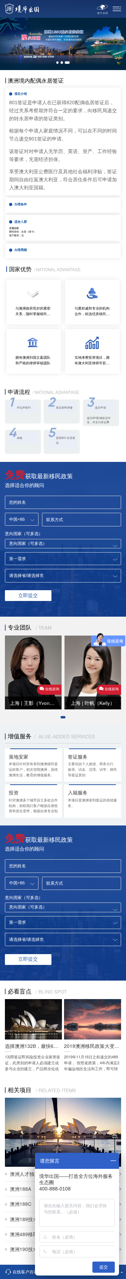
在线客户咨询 (25, 1272)
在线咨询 (52, 688)
